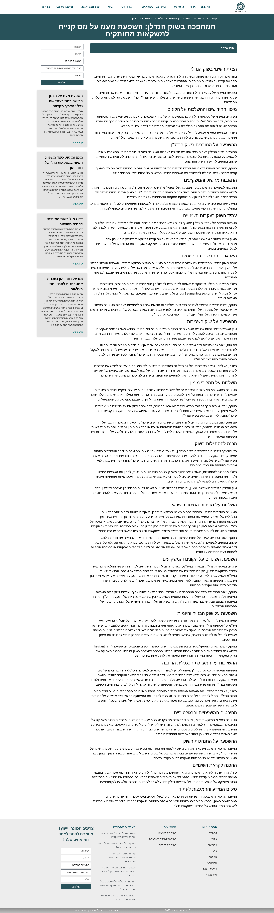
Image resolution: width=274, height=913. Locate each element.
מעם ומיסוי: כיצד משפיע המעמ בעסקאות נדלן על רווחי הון (64, 162)
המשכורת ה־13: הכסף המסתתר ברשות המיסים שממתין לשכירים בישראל (118, 871)
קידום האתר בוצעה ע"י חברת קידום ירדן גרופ (96, 910)
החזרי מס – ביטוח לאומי (153, 7)
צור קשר (45, 7)
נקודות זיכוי (126, 7)
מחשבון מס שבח (64, 7)
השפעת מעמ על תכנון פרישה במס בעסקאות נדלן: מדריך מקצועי (66, 101)
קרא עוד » (78, 142)
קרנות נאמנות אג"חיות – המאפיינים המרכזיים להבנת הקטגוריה (121, 857)
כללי (204, 18)
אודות (193, 7)
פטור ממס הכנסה (90, 7)
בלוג (110, 7)
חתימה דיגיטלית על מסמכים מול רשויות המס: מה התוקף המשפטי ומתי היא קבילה (118, 885)
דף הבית (205, 7)
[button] (94, 48)
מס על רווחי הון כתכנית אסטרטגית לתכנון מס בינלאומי (65, 284)
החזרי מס (179, 7)
